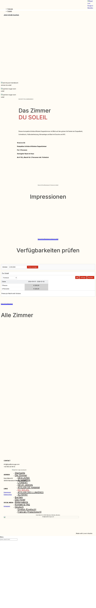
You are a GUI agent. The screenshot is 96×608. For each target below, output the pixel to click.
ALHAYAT (23, 494)
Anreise (5, 267)
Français (10, 9)
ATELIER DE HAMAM (29, 487)
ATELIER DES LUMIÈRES (31, 492)
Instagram (7, 506)
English (10, 11)
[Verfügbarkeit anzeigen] (77, 277)
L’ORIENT (23, 482)
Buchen (90, 277)
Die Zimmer (21, 475)
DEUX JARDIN (25, 485)
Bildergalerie (21, 502)
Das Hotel (20, 499)
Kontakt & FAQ (22, 504)
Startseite (20, 472)
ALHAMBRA (24, 480)
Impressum (7, 492)
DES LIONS (24, 477)
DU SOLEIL (23, 490)
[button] (7, 5)
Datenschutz (8, 494)
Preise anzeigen (32, 267)
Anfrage (83, 277)
